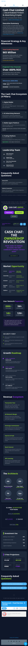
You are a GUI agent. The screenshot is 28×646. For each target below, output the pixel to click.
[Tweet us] (14, 641)
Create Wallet (9, 212)
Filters (4, 608)
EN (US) (14, 643)
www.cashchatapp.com (15, 20)
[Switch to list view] (14, 608)
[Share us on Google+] (17, 641)
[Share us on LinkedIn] (19, 641)
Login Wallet (19, 212)
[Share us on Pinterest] (11, 641)
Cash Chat (3, 1)
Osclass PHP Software (14, 637)
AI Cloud (14, 216)
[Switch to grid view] (17, 608)
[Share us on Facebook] (8, 641)
